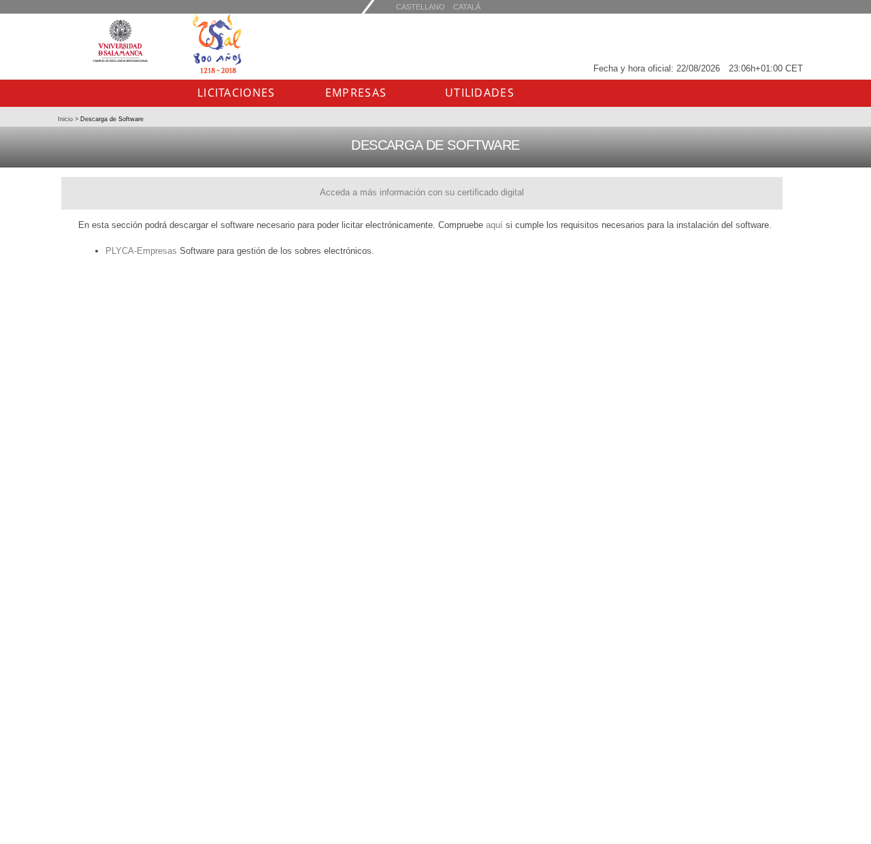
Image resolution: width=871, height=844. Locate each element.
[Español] (466, 6)
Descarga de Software (111, 119)
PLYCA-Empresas (141, 251)
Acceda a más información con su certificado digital (422, 192)
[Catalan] (420, 6)
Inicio (66, 119)
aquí (494, 225)
